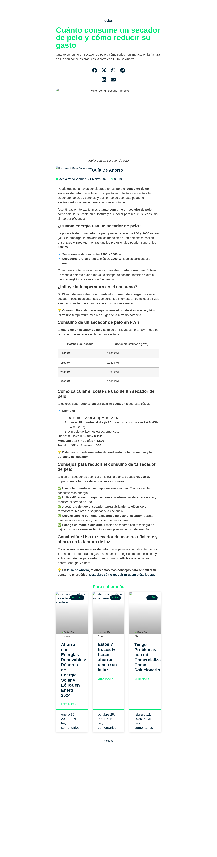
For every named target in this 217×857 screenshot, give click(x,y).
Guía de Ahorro (77, 570)
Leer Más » (68, 704)
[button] (94, 70)
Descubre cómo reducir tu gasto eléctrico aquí (123, 574)
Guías (108, 20)
